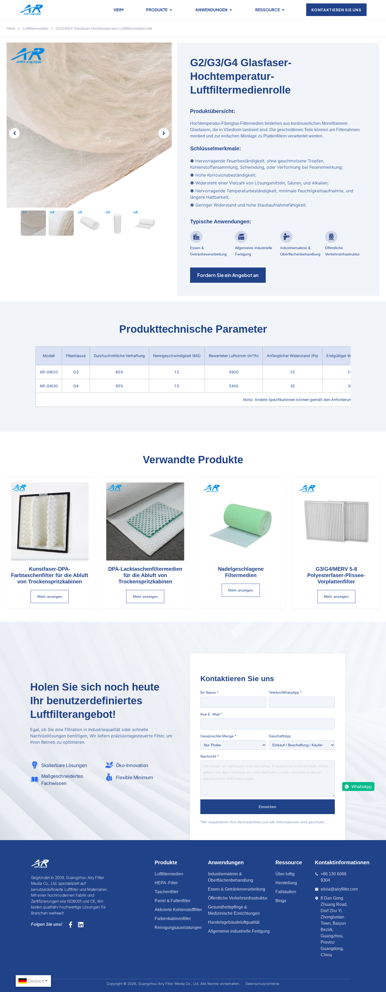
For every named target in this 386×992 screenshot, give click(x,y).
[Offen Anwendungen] (231, 10)
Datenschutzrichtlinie (262, 983)
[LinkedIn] (81, 925)
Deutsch (36, 981)
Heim (11, 28)
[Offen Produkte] (171, 10)
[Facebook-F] (70, 925)
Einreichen (268, 807)
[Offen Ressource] (283, 10)
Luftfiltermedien (35, 28)
